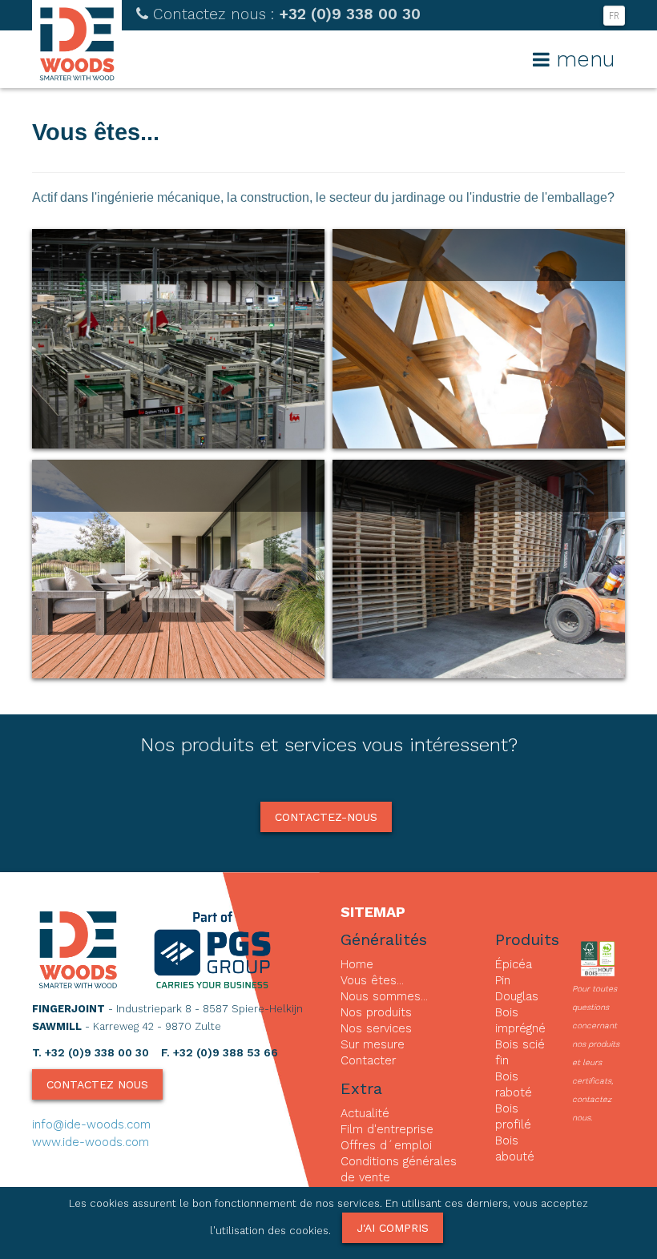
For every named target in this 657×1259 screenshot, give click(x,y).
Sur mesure (373, 1044)
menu (582, 58)
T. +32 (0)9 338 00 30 (90, 1052)
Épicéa (513, 964)
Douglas (516, 996)
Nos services (376, 1028)
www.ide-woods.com (90, 1142)
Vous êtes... (372, 980)
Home (357, 964)
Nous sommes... (384, 996)
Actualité (365, 1113)
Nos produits (376, 1012)
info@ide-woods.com (91, 1124)
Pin (502, 980)
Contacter (368, 1060)
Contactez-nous (326, 817)
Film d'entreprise (387, 1129)
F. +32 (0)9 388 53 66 (219, 1052)
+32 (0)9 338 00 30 (287, 14)
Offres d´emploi (386, 1145)
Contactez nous (97, 1084)
